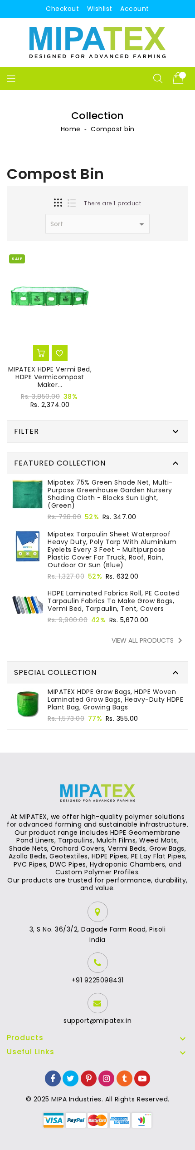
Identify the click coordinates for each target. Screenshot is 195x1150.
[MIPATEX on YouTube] (142, 1078)
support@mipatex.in (97, 1020)
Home (71, 129)
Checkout (62, 8)
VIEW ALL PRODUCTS (148, 640)
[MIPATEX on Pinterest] (89, 1078)
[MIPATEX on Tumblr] (124, 1078)
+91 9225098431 (98, 980)
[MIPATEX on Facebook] (52, 1078)
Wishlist (99, 8)
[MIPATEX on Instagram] (106, 1078)
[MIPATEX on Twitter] (71, 1078)
